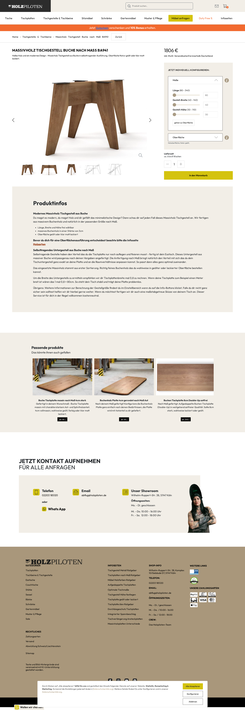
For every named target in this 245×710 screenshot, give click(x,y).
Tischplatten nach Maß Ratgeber (124, 575)
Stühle (29, 589)
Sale (28, 618)
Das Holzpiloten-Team (160, 624)
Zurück (118, 36)
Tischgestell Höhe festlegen (122, 594)
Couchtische (32, 584)
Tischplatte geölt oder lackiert (123, 599)
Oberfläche (178, 137)
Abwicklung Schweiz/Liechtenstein (43, 646)
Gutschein (102, 28)
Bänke (29, 599)
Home (15, 36)
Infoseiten (226, 18)
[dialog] (122, 694)
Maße (175, 80)
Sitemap (30, 653)
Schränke (106, 18)
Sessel (29, 594)
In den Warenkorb (198, 175)
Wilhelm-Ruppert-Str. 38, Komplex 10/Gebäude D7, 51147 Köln (166, 571)
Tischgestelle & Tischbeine (58, 18)
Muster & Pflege (153, 18)
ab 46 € (61, 419)
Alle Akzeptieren (193, 686)
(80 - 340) (181, 90)
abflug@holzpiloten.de (94, 495)
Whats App (56, 509)
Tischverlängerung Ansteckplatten (125, 618)
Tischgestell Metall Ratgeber (122, 570)
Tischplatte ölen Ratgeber (121, 604)
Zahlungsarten (33, 636)
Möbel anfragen (181, 18)
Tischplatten (28, 18)
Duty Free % (205, 18)
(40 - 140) (185, 100)
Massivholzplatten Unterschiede (124, 623)
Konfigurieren (193, 694)
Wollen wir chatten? (32, 707)
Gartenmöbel (128, 18)
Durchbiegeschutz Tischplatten (123, 609)
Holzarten (39, 244)
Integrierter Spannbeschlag (122, 614)
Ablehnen (193, 701)
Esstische (30, 580)
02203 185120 (50, 495)
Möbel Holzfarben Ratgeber (122, 580)
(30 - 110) (184, 109)
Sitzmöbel (87, 18)
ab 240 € (184, 419)
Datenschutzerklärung (103, 689)
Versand (30, 641)
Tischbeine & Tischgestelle (39, 575)
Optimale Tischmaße (118, 589)
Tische (8, 18)
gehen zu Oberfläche (183, 122)
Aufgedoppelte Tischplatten (122, 584)
